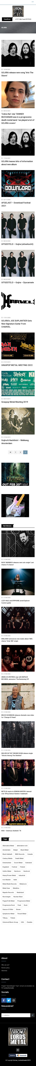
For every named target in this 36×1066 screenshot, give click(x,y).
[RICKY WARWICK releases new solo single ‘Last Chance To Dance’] (18, 544)
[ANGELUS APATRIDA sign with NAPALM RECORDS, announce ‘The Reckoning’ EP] (18, 658)
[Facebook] (3, 1000)
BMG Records (19, 854)
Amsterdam (6, 850)
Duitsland (28, 863)
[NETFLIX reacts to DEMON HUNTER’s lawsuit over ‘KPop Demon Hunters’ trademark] (18, 773)
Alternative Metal (8, 846)
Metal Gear (6, 888)
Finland (22, 867)
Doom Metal (18, 863)
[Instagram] (13, 1000)
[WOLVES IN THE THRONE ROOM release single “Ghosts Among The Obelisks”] (18, 734)
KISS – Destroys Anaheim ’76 (11, 831)
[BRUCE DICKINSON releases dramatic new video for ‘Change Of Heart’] (18, 696)
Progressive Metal (23, 901)
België (15, 850)
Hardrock (26, 871)
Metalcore (23, 884)
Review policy (5, 968)
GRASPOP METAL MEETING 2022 (17, 365)
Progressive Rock (9, 905)
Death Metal (19, 858)
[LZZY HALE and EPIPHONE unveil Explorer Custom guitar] (18, 582)
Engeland (6, 867)
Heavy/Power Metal (9, 875)
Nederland (20, 892)
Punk (19, 905)
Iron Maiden (7, 880)
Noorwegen (7, 897)
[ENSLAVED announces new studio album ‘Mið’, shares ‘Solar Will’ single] (18, 620)
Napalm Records (8, 892)
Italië (15, 880)
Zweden (29, 922)
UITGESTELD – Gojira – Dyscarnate (17, 282)
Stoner (18, 909)
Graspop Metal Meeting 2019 (14, 402)
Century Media (7, 858)
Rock (25, 905)
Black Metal (24, 850)
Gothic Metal (7, 871)
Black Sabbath (7, 854)
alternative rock (22, 846)
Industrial (22, 875)
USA (22, 922)
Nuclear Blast (18, 897)
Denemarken (7, 863)
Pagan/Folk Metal (8, 901)
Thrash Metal (21, 914)
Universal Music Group (10, 922)
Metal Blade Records (10, 884)
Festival (14, 867)
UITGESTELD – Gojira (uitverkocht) (17, 244)
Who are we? (5, 965)
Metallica (16, 888)
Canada (30, 854)
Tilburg (5, 918)
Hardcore (17, 871)
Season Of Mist (8, 909)
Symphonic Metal (8, 914)
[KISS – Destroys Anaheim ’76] (18, 812)
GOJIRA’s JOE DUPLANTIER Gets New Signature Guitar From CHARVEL (16, 324)
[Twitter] (8, 1000)
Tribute (12, 918)
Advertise (4, 970)
